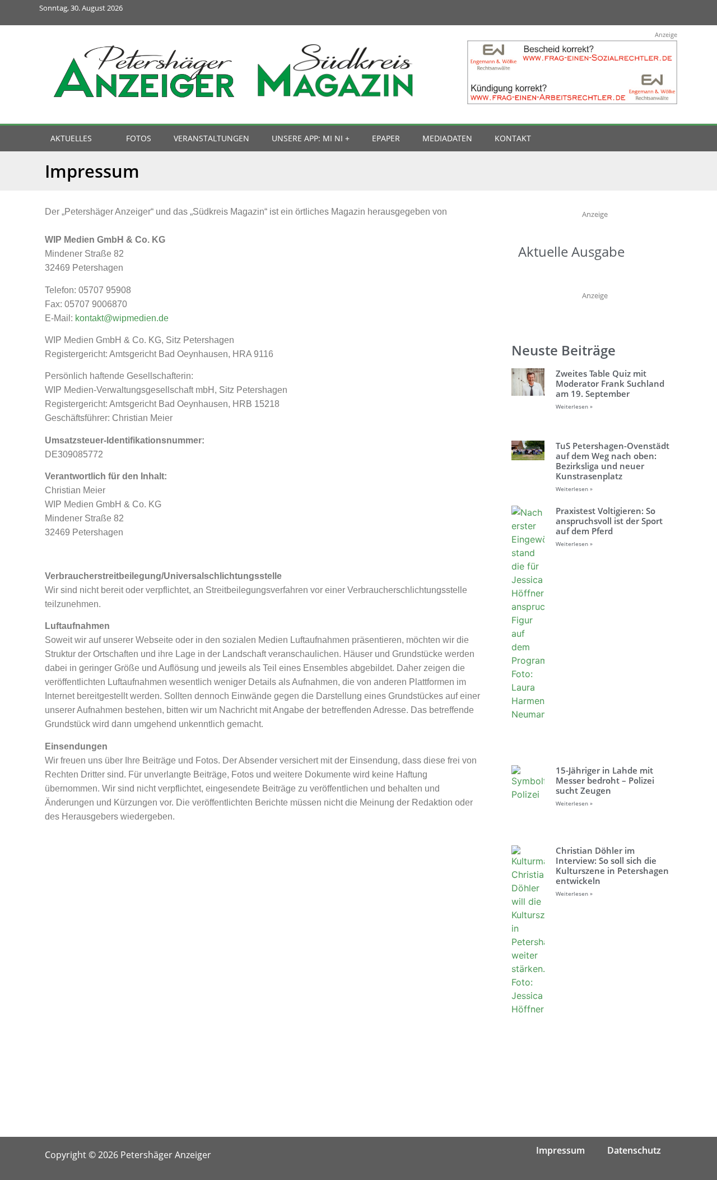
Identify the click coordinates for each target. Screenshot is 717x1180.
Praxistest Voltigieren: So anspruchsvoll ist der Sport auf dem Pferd (609, 520)
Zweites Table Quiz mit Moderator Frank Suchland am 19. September (610, 383)
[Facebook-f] (590, 12)
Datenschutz (634, 1150)
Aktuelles (71, 138)
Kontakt (513, 138)
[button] (645, 138)
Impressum (560, 1150)
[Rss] (665, 12)
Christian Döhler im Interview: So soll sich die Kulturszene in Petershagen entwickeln (612, 865)
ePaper (386, 138)
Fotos (138, 138)
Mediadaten (447, 138)
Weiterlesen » (574, 406)
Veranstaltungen (211, 138)
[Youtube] (640, 12)
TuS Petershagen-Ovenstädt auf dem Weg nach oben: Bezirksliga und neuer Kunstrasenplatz (612, 461)
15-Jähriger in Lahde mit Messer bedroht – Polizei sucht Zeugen (605, 780)
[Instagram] (615, 12)
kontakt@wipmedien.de (122, 318)
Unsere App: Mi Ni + (311, 138)
